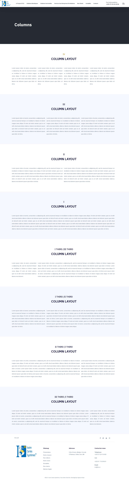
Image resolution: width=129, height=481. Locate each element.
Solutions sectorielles (46, 3)
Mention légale (47, 469)
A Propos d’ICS (20, 3)
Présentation (47, 452)
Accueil (16, 438)
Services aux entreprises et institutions (64, 3)
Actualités (88, 3)
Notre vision (46, 460)
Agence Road (81, 477)
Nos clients (80, 3)
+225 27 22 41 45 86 (112, 4)
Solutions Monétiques (32, 3)
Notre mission (47, 455)
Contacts (95, 3)
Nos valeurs (46, 458)
